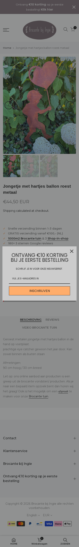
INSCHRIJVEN (39, 290)
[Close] (72, 251)
